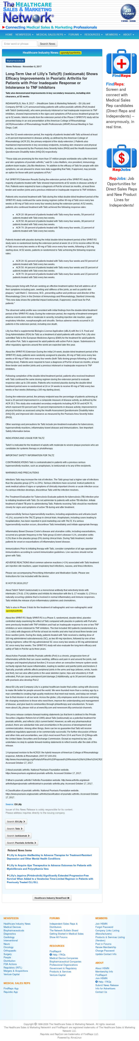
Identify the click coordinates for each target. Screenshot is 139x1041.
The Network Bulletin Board (64, 930)
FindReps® (55, 951)
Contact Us (101, 992)
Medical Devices (12, 927)
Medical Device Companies (64, 958)
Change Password (104, 950)
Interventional (11, 940)
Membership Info (104, 971)
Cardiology (9, 937)
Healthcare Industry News (17, 923)
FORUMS (74, 34)
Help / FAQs (59, 954)
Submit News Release (107, 985)
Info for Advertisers (105, 988)
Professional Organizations (64, 964)
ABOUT (127, 34)
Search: (15, 821)
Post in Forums (103, 944)
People (7, 957)
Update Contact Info (105, 954)
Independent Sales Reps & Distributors (64, 925)
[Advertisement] (88, 13)
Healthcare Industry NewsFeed (51, 898)
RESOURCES (93, 34)
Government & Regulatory (63, 968)
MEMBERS (112, 34)
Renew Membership (105, 947)
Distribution (9, 960)
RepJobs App (11, 992)
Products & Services (60, 971)
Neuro (7, 944)
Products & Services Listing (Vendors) (110, 938)
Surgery (8, 954)
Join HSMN (101, 923)
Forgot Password (104, 927)
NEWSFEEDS (24, 34)
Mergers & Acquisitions (16, 970)
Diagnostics (10, 933)
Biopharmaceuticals (14, 930)
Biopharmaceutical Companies (65, 961)
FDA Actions (10, 964)
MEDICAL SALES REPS (50, 34)
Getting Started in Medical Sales (67, 933)
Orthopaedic (10, 950)
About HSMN (102, 968)
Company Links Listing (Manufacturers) (107, 932)
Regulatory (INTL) (13, 967)
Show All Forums (59, 937)
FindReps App (11, 988)
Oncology (9, 947)
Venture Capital (12, 974)
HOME (9, 34)
